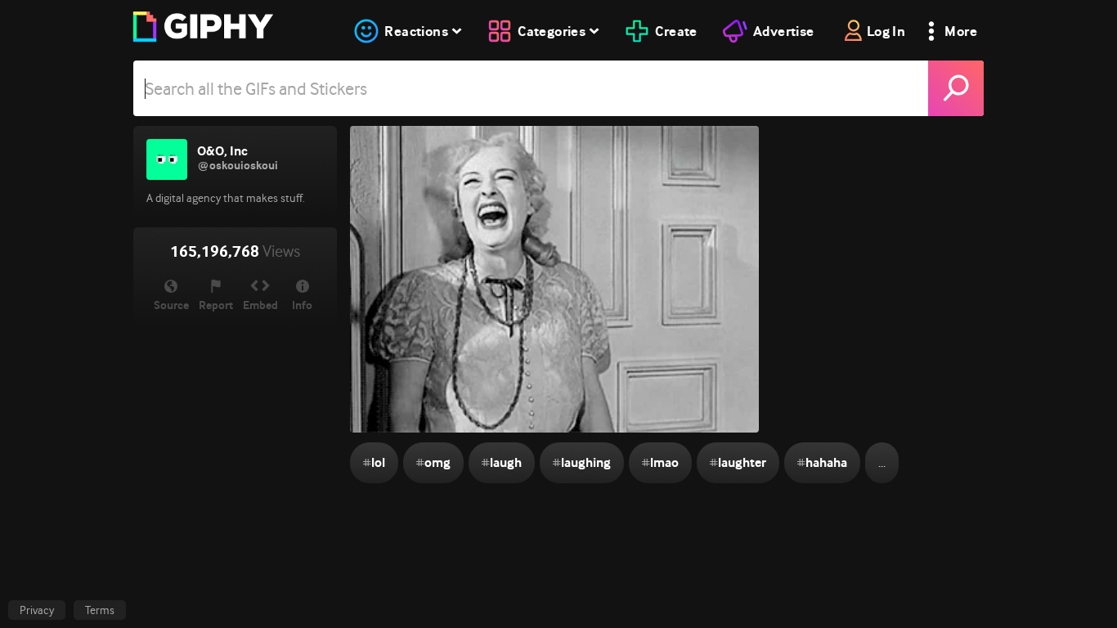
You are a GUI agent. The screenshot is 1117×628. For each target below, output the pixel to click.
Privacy (37, 610)
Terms (99, 610)
